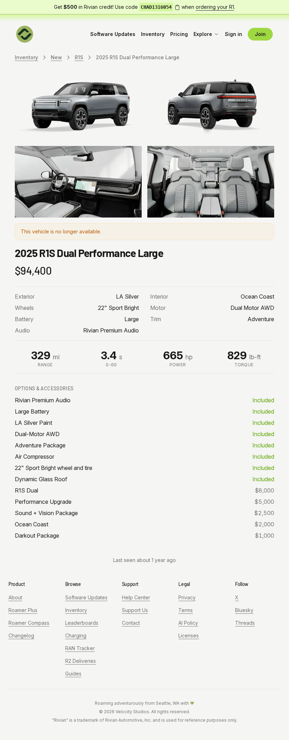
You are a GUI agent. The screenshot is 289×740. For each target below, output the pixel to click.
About (15, 597)
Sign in (233, 34)
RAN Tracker (80, 648)
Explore (202, 34)
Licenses (188, 635)
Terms (185, 610)
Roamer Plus (22, 610)
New (56, 57)
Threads (245, 623)
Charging (75, 635)
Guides (73, 674)
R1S (79, 57)
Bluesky (244, 610)
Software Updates (112, 34)
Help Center (136, 597)
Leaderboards (81, 623)
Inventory (153, 34)
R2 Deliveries (80, 661)
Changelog (21, 635)
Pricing (179, 34)
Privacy (187, 597)
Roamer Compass (28, 623)
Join (260, 34)
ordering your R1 (215, 7)
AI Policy (188, 623)
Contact (131, 623)
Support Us (135, 610)
